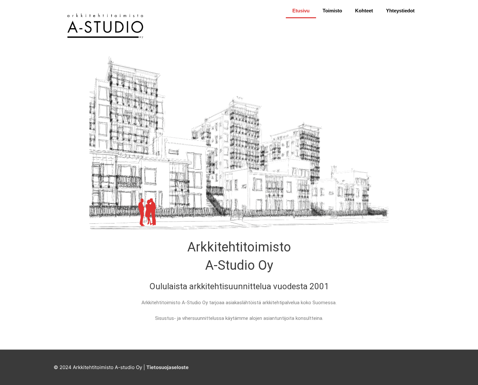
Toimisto (332, 10)
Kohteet (364, 10)
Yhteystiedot (400, 10)
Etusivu (301, 10)
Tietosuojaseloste (167, 367)
